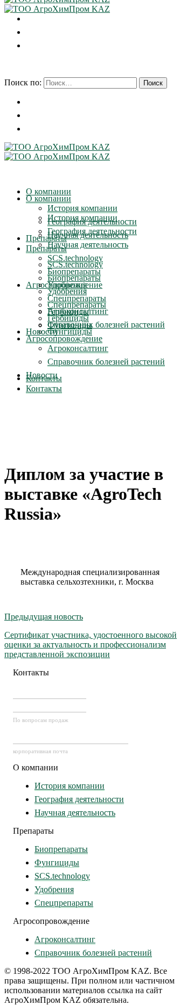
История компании (69, 785)
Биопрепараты (61, 849)
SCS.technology (62, 875)
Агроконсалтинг (64, 939)
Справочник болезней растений (93, 952)
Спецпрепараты (63, 902)
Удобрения (54, 889)
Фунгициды (56, 862)
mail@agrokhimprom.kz (70, 738)
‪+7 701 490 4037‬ (49, 692)
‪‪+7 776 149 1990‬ (49, 706)
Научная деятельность (74, 812)
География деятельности (79, 799)
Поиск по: (22, 82)
